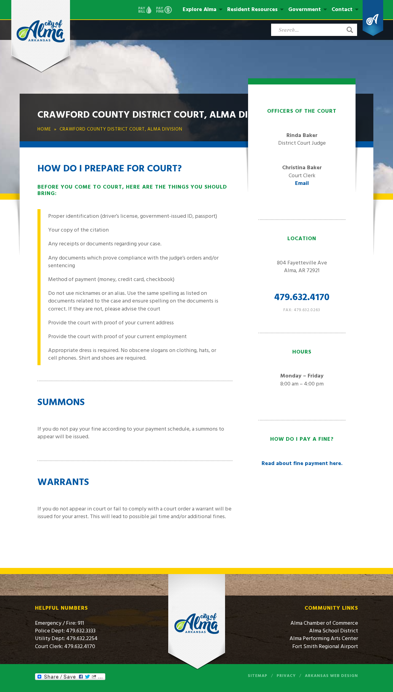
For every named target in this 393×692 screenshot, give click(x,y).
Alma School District (333, 630)
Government (304, 9)
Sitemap (257, 675)
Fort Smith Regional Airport (325, 646)
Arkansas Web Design (331, 675)
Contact (342, 9)
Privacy (286, 675)
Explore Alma (199, 9)
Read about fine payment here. (302, 463)
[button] (349, 29)
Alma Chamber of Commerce (324, 623)
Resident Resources (252, 9)
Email (302, 183)
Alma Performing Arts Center (324, 638)
